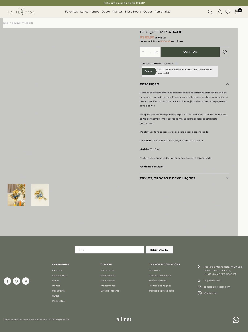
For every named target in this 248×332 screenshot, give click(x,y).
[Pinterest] (25, 281)
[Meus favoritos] (228, 12)
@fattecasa (210, 293)
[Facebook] (7, 281)
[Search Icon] (210, 12)
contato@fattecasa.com (217, 286)
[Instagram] (16, 281)
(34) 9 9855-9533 (212, 280)
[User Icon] (219, 11)
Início (6, 22)
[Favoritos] (225, 52)
